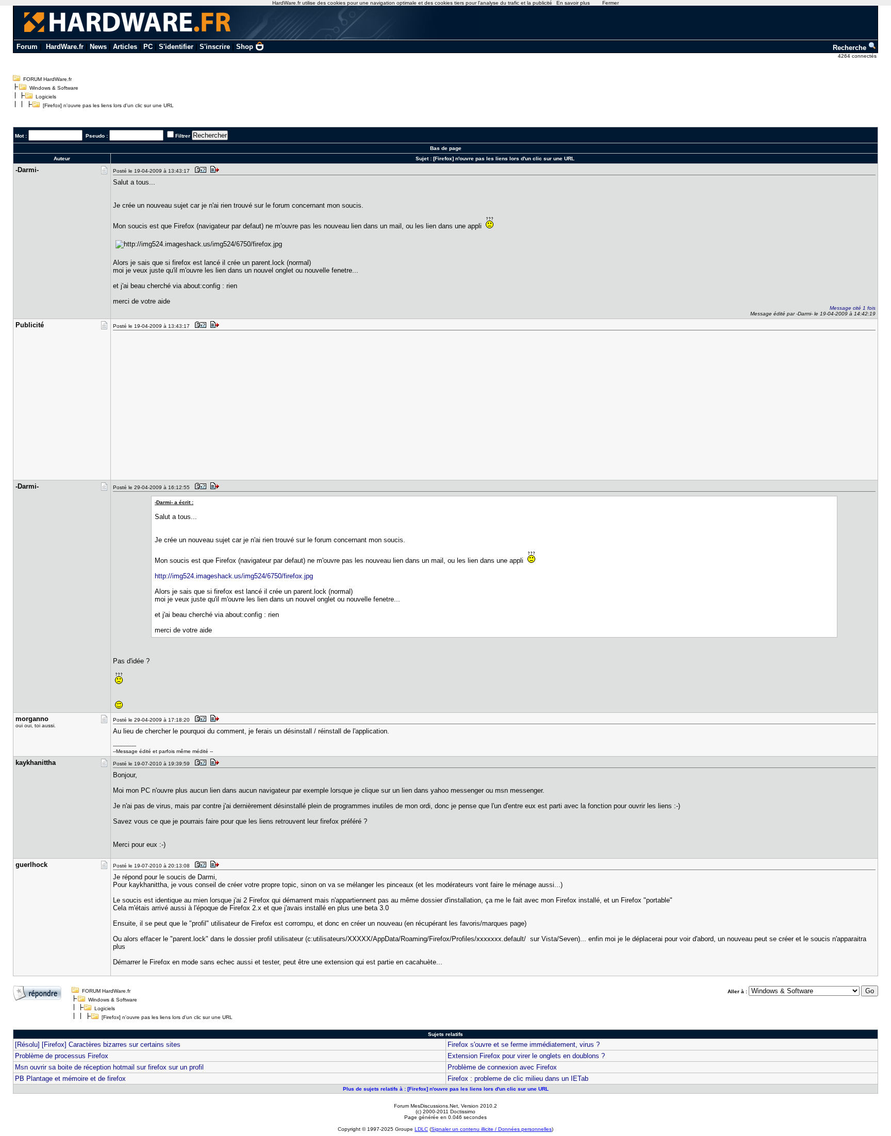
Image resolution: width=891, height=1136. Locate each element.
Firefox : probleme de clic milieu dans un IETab (518, 1078)
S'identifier (176, 47)
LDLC (421, 1129)
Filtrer (182, 136)
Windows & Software (53, 88)
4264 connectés (858, 56)
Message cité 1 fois (853, 308)
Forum (27, 47)
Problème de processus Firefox (61, 1056)
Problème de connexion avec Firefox (502, 1067)
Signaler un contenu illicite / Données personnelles (491, 1129)
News (98, 47)
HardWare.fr (65, 47)
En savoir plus (573, 3)
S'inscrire (215, 47)
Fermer (610, 3)
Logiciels (46, 96)
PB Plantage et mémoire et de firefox (70, 1078)
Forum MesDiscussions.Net (426, 1106)
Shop (244, 47)
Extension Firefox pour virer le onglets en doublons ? (526, 1056)
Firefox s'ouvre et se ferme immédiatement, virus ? (524, 1044)
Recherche (850, 48)
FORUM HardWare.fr (47, 79)
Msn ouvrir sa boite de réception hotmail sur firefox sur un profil (109, 1067)
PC (148, 47)
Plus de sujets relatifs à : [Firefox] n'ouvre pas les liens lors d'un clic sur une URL (446, 1089)
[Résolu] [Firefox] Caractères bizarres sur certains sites (97, 1044)
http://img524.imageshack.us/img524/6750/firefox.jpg (234, 576)
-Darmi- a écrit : (174, 502)
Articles (125, 47)
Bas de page (445, 148)
